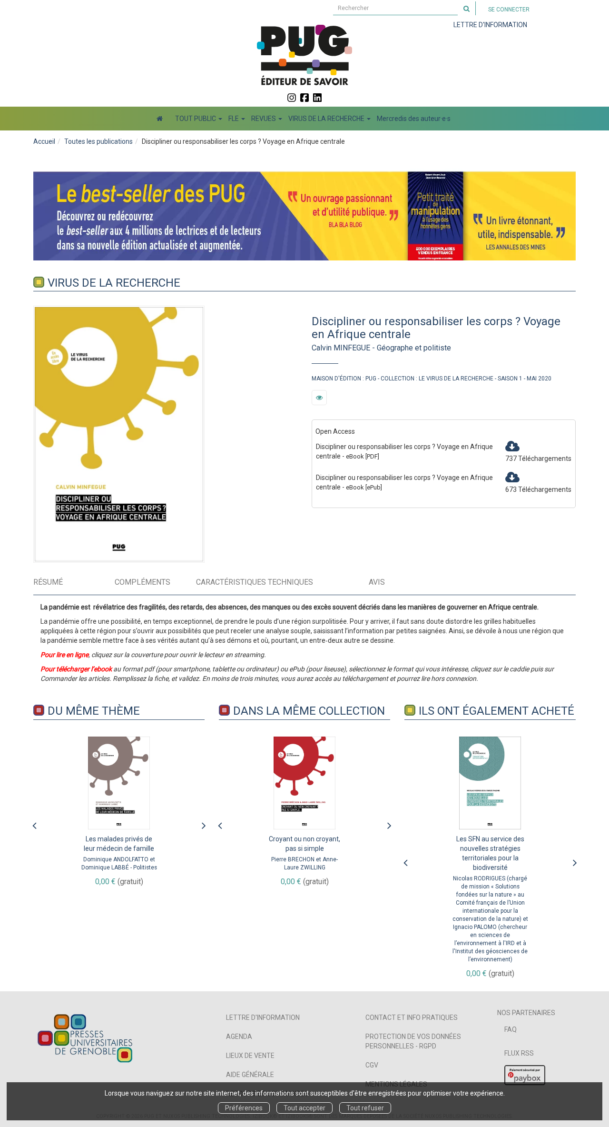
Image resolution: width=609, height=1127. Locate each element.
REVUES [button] (264, 118)
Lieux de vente (250, 1055)
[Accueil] (160, 118)
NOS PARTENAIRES (526, 1013)
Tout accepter (304, 1108)
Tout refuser (365, 1108)
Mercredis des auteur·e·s (414, 118)
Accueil (44, 141)
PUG (370, 378)
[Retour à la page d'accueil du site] (304, 55)
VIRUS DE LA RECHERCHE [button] (327, 118)
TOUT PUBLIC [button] (196, 118)
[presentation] (34, 823)
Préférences (244, 1108)
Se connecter (509, 9)
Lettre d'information (263, 1017)
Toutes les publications (98, 141)
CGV (371, 1065)
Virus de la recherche (114, 282)
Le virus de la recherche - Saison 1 (470, 378)
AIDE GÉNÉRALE (250, 1074)
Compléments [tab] (142, 582)
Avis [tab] (377, 582)
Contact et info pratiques (411, 1017)
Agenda (239, 1036)
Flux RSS (519, 1053)
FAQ (510, 1029)
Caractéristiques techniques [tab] (254, 582)
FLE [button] (234, 118)
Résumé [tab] (48, 582)
